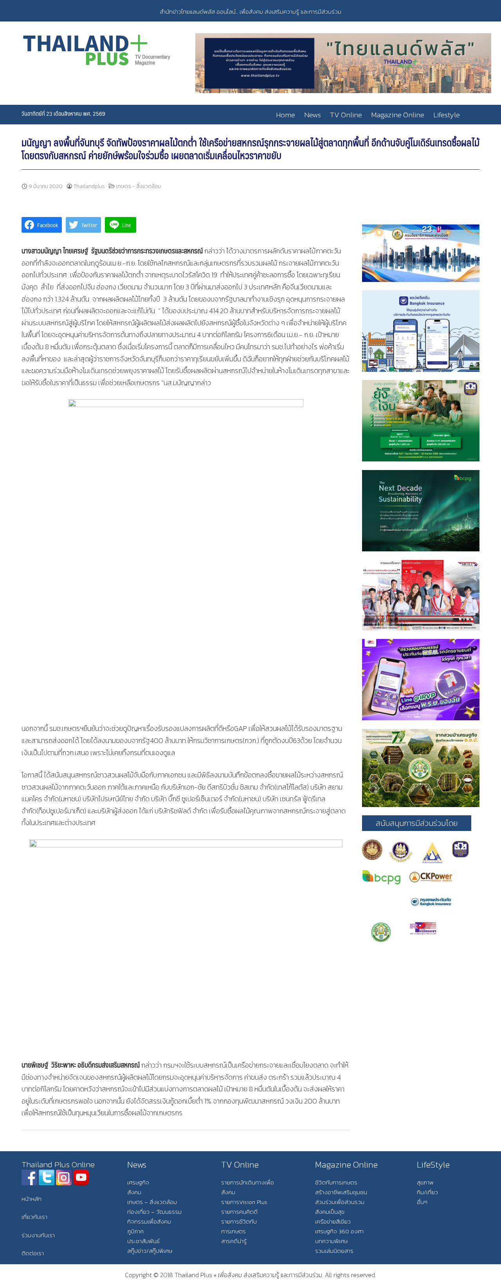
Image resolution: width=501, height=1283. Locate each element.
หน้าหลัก (31, 1198)
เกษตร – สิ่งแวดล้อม (152, 1201)
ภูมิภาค (135, 1231)
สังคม (134, 1192)
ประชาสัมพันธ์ (143, 1240)
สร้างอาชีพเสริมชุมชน (341, 1192)
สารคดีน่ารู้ (234, 1240)
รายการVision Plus (244, 1201)
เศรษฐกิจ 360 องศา (339, 1231)
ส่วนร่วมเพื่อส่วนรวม (339, 1201)
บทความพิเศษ (331, 1240)
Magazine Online (397, 114)
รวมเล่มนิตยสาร (334, 1250)
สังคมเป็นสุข (329, 1211)
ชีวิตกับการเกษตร (336, 1182)
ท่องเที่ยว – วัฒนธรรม (154, 1211)
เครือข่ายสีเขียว (333, 1221)
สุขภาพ (425, 1182)
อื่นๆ (422, 1201)
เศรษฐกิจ (138, 1182)
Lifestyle (446, 114)
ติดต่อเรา (33, 1253)
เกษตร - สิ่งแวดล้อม (138, 186)
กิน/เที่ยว (427, 1192)
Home (285, 114)
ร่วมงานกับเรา (38, 1235)
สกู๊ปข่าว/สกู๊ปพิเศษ (149, 1250)
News (312, 114)
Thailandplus (89, 186)
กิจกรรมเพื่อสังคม (149, 1221)
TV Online (346, 114)
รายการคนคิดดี (239, 1211)
